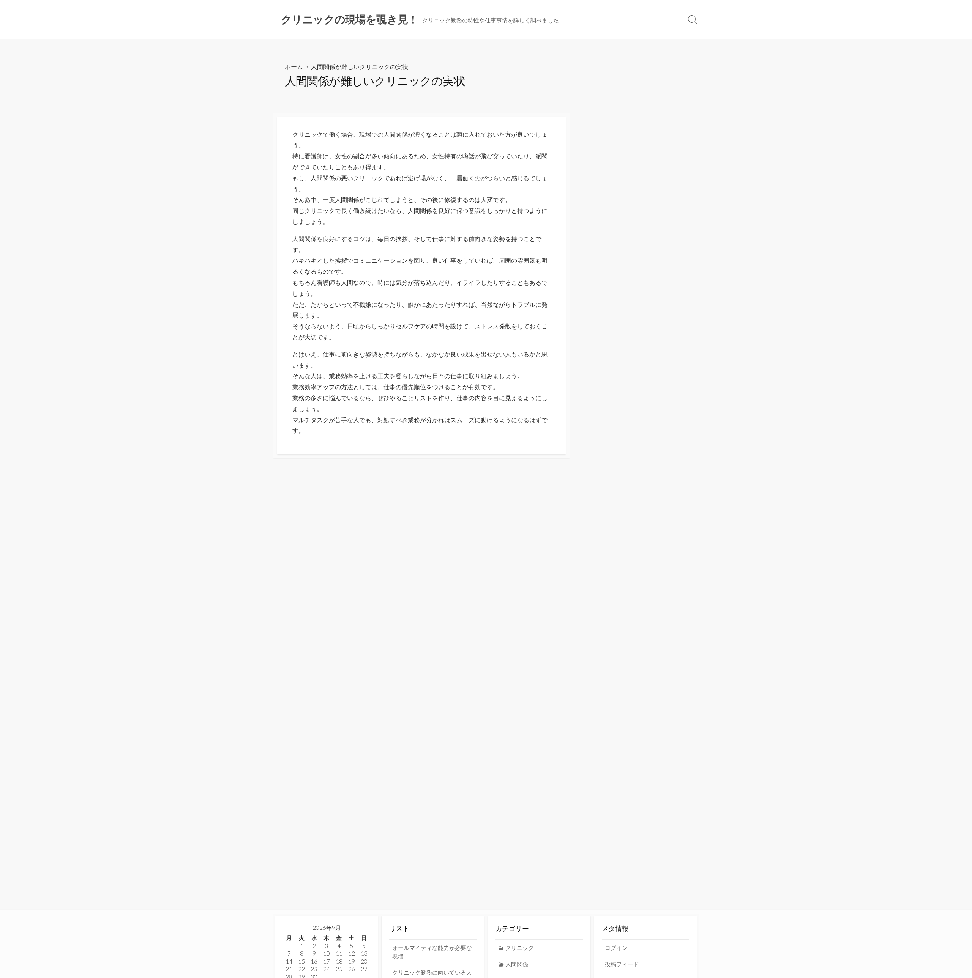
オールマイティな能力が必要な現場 (432, 951)
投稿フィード (622, 964)
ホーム (294, 66)
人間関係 (516, 964)
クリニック (519, 947)
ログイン (616, 947)
